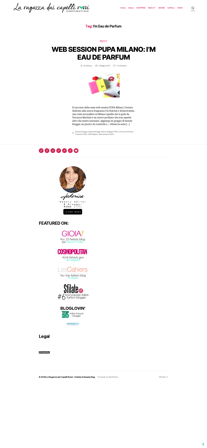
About (131, 8)
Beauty (103, 41)
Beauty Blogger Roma (97, 132)
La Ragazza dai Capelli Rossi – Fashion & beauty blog (70, 377)
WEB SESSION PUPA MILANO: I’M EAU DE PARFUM (104, 53)
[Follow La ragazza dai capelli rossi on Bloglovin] (73, 324)
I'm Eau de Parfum (126, 132)
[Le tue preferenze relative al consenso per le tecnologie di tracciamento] (203, 444)
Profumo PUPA (81, 134)
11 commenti (121, 66)
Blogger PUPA (112, 132)
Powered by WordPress (107, 377)
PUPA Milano (93, 134)
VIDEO (180, 8)
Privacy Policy (45, 352)
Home (123, 8)
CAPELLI (171, 8)
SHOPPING (141, 8)
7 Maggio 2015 (104, 66)
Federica (88, 66)
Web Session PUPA (106, 134)
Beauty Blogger (81, 132)
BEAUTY (151, 8)
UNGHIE (161, 8)
